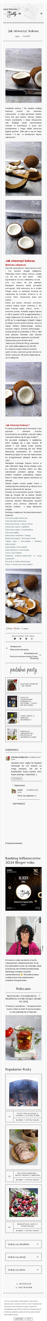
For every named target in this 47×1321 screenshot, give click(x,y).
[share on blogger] (27, 639)
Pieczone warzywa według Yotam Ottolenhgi (24, 657)
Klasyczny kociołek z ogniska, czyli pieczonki (27, 1115)
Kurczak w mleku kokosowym (17, 561)
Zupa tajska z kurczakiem (16, 547)
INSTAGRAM (25, 1287)
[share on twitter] (20, 639)
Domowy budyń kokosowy (16, 518)
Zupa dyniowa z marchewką (17, 550)
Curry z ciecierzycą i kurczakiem (19, 564)
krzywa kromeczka (19, 757)
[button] (22, 8)
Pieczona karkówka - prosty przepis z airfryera (27, 1174)
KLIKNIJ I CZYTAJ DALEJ (27, 1120)
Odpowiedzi (19, 785)
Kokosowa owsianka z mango (18, 535)
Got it (29, 1319)
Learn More (19, 1319)
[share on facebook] (15, 639)
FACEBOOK (25, 1284)
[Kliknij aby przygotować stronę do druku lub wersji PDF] (17, 630)
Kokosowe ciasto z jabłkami (17, 527)
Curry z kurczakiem (13, 553)
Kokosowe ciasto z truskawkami (19, 530)
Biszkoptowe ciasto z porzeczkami (27, 1225)
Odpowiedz (17, 778)
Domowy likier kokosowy (15, 521)
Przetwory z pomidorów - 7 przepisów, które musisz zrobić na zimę (23, 999)
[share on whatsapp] (32, 639)
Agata (20, 790)
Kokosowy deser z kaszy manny (19, 524)
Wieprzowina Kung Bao (19, 650)
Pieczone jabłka (12, 533)
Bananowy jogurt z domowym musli (20, 538)
